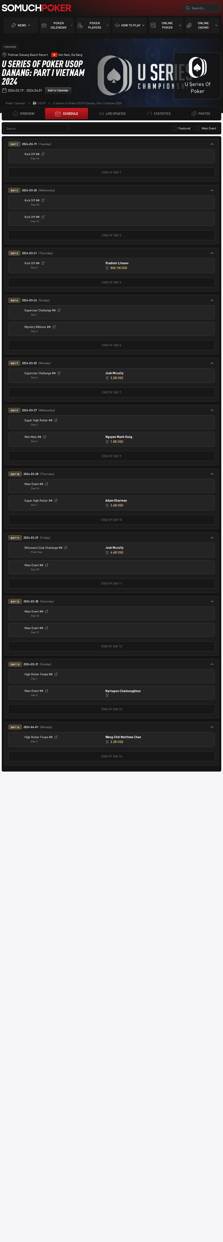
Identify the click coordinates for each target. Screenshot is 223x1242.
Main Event (209, 128)
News (22, 25)
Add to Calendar (58, 90)
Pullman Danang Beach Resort (28, 55)
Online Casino (203, 25)
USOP (42, 103)
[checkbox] (174, 128)
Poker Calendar (58, 25)
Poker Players (94, 25)
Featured (184, 128)
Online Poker (167, 25)
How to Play (130, 25)
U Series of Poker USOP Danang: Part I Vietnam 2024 (87, 103)
